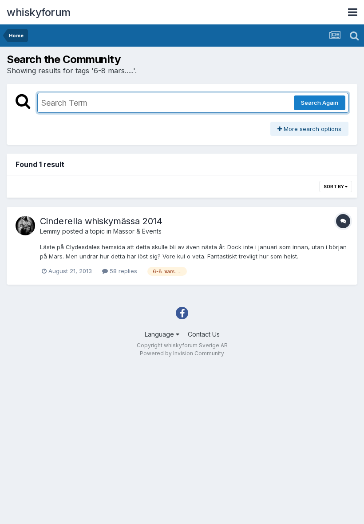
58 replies (122, 270)
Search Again (319, 102)
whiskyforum (39, 12)
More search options (311, 128)
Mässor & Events (137, 231)
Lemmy (50, 231)
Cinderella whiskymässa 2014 (101, 221)
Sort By (334, 186)
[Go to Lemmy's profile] (25, 225)
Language (160, 334)
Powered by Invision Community (182, 353)
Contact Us (204, 334)
